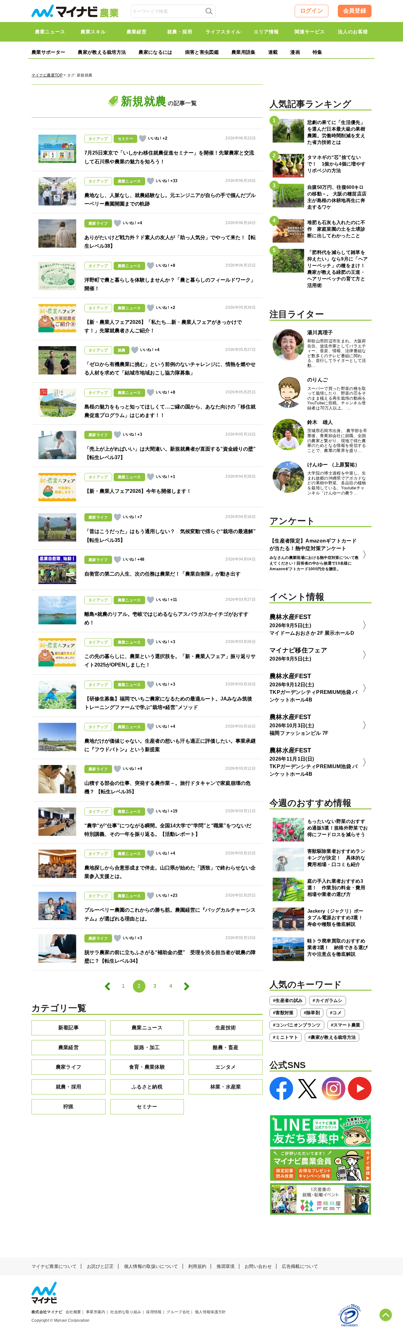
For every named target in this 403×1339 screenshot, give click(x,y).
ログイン (311, 11)
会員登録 (354, 11)
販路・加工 (147, 1047)
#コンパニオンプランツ (297, 1024)
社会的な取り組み (125, 1312)
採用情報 (154, 1312)
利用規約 (197, 1266)
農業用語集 (243, 52)
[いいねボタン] (142, 138)
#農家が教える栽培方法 (332, 1037)
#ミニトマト (285, 1037)
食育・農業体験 (147, 1067)
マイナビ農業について (54, 1266)
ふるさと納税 (147, 1086)
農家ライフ (69, 1067)
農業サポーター (48, 52)
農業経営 (68, 1047)
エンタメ (225, 1067)
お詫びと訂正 (100, 1266)
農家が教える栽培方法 (102, 52)
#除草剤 (312, 1012)
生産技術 (225, 1027)
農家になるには (155, 52)
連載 (273, 52)
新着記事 (68, 1027)
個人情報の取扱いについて (151, 1266)
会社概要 (73, 1312)
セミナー (147, 1106)
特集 (317, 52)
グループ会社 (178, 1312)
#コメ (336, 1012)
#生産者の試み (288, 1000)
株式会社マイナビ (47, 1312)
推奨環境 (226, 1266)
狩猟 (68, 1106)
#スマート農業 (345, 1024)
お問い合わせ (258, 1266)
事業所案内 (95, 1312)
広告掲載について (300, 1266)
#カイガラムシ (327, 1000)
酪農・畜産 (226, 1047)
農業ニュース (147, 1027)
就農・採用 (69, 1086)
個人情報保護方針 (210, 1312)
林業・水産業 (225, 1086)
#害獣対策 (283, 1012)
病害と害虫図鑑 (202, 52)
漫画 (295, 52)
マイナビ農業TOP (47, 75)
